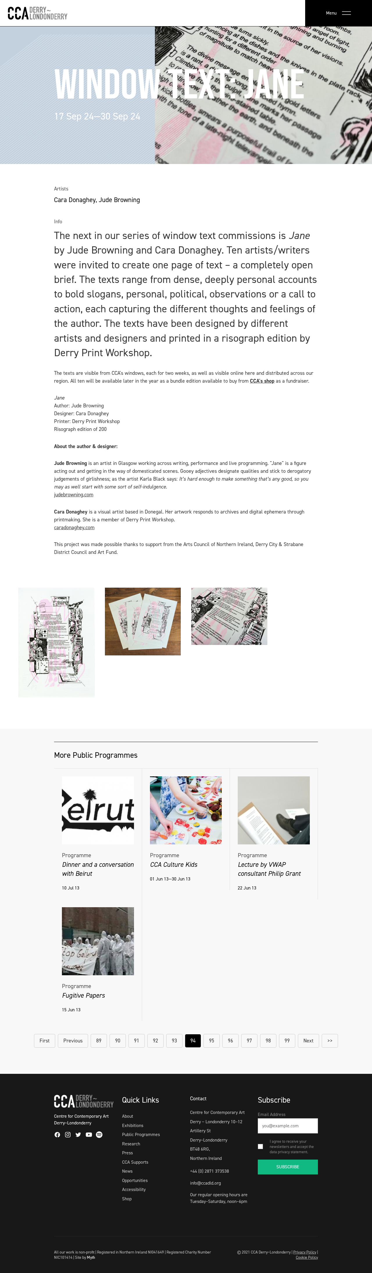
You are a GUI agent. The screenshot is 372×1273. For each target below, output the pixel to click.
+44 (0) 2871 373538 (209, 1171)
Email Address (271, 1114)
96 (230, 1040)
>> (329, 1040)
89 (98, 1040)
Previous (73, 1040)
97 (249, 1040)
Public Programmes (141, 1134)
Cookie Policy (307, 1257)
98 (268, 1040)
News (127, 1171)
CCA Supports (135, 1162)
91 (136, 1040)
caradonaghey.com (74, 527)
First (45, 1040)
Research (131, 1144)
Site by (85, 1257)
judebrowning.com (73, 494)
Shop (127, 1199)
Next (308, 1040)
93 (174, 1040)
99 (287, 1040)
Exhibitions (132, 1125)
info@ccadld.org (205, 1183)
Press (127, 1153)
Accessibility (134, 1189)
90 (117, 1040)
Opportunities (135, 1180)
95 (211, 1040)
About (127, 1116)
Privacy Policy (304, 1252)
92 (155, 1040)
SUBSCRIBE (287, 1167)
